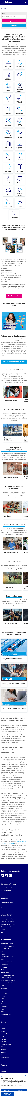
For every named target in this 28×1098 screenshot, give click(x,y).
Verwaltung (4, 993)
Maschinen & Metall (6, 962)
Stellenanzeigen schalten (7, 921)
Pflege (2, 1009)
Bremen (3, 1031)
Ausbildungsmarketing (7, 919)
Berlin (2, 1055)
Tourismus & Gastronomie (8, 980)
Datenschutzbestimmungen (20, 1075)
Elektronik (3, 998)
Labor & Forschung (6, 949)
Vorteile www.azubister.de (8, 927)
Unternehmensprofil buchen (8, 924)
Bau (2, 951)
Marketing (3, 991)
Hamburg (3, 1052)
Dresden (3, 1026)
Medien (3, 959)
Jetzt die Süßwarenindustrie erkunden (14, 361)
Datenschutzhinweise (7, 902)
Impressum (4, 905)
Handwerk (3, 970)
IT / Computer (4, 1012)
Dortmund (3, 1039)
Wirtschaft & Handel (6, 983)
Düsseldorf (4, 1034)
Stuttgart (3, 1041)
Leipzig (3, 1028)
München (3, 1049)
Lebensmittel (4, 964)
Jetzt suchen (15, 21)
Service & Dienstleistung (7, 975)
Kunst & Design (5, 1006)
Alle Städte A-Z (5, 1057)
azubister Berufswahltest (7, 888)
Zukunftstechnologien (7, 957)
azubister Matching (6, 890)
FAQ (2, 932)
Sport (2, 985)
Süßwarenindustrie (6, 1014)
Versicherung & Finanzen (7, 946)
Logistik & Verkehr (6, 977)
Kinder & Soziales (5, 1004)
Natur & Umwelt (5, 972)
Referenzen (4, 929)
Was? (3, 13)
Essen (2, 1036)
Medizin (3, 996)
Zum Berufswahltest (14, 296)
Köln (2, 1047)
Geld (2, 1069)
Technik (3, 954)
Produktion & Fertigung (7, 943)
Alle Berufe (14, 25)
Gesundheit (4, 988)
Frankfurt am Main (6, 1044)
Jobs (2, 907)
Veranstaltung (4, 967)
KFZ (2, 1001)
